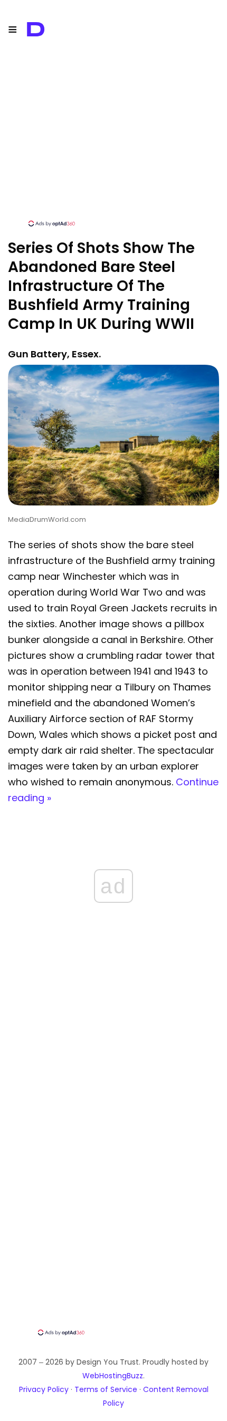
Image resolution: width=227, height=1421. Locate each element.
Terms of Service (105, 1389)
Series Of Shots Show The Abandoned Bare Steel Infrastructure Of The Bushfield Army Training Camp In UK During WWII (101, 286)
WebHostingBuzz (112, 1375)
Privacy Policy (44, 1389)
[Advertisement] (113, 145)
